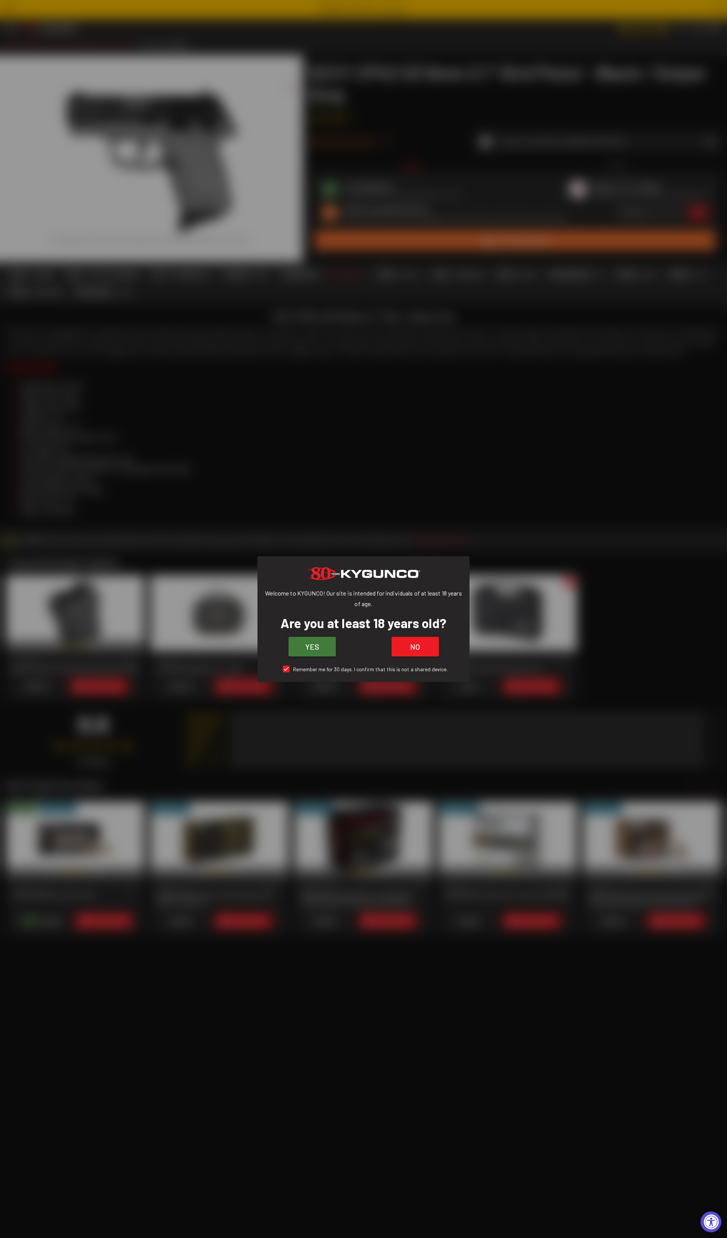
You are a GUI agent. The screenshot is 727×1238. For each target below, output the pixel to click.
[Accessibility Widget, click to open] (710, 1221)
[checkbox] (364, 669)
